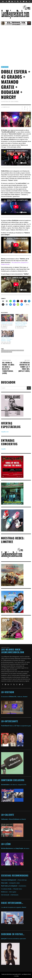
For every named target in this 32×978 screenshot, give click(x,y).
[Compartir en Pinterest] (30, 107)
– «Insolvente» (13, 886)
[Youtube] (26, 1)
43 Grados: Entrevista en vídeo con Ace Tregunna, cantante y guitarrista (21, 323)
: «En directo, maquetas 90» (13, 784)
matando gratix (4, 352)
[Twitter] (23, 1)
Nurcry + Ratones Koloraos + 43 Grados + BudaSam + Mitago (7, 339)
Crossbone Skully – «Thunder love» (11, 889)
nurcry (10, 352)
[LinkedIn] (12, 1)
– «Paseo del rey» (14, 880)
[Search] (3, 1)
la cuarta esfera (20, 350)
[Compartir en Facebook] (22, 107)
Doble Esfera (13, 350)
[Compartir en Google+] (27, 107)
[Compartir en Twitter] (25, 107)
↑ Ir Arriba (16, 976)
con (8, 848)
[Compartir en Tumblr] (22, 109)
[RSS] (17, 1)
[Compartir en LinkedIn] (25, 109)
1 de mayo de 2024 (6, 107)
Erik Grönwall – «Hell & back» (10, 895)
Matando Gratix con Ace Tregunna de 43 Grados (7, 322)
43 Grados (3, 350)
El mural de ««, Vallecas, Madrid (14, 696)
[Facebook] (6, 1)
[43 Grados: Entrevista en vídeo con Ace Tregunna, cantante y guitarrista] (21, 317)
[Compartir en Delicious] (27, 109)
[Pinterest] (15, 1)
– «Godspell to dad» (10, 883)
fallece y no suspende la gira (16, 726)
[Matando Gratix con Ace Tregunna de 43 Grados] (7, 317)
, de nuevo (22, 848)
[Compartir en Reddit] (30, 109)
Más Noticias (4, 67)
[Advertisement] (16, 47)
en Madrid (13, 819)
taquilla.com (5, 432)
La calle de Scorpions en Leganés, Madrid (13, 907)
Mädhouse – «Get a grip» (8, 892)
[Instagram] (9, 1)
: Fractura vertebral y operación (13, 938)
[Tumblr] (20, 1)
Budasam (8, 350)
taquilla (3, 449)
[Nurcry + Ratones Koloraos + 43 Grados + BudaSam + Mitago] (7, 333)
